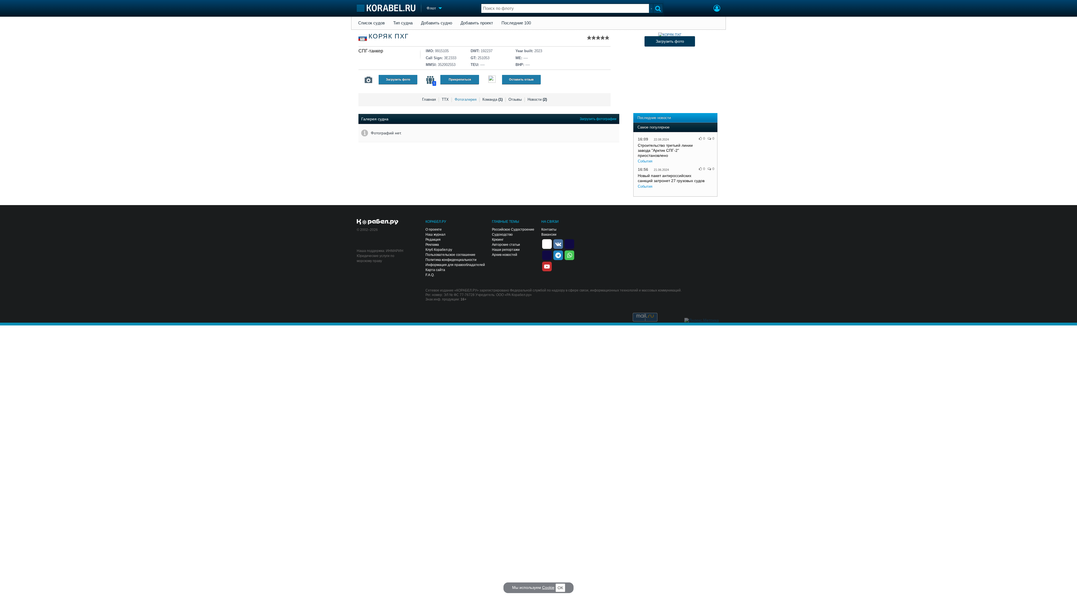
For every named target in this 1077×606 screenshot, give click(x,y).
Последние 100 (516, 23)
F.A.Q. (429, 275)
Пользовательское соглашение (450, 255)
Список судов (371, 23)
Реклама (432, 245)
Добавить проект (477, 23)
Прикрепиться (460, 79)
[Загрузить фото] (670, 35)
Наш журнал (435, 235)
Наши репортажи (506, 250)
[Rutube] (569, 243)
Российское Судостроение (513, 229)
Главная (429, 99)
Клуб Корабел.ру (438, 250)
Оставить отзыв (521, 79)
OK (560, 588)
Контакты (548, 229)
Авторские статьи (506, 245)
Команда (492, 99)
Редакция (433, 240)
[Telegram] (558, 255)
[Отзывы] (492, 80)
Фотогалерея (466, 99)
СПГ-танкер (370, 51)
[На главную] (386, 8)
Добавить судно (436, 23)
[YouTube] (547, 266)
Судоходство (502, 235)
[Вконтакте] (558, 243)
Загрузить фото (398, 79)
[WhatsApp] (569, 255)
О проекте (433, 229)
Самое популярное (653, 127)
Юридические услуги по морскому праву (375, 258)
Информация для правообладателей (455, 265)
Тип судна (403, 23)
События (645, 161)
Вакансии (548, 235)
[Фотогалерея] (368, 80)
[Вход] (717, 9)
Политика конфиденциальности (451, 260)
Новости (537, 99)
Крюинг (497, 240)
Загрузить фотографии (598, 119)
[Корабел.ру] (378, 222)
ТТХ (445, 99)
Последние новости (654, 118)
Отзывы (515, 99)
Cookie (548, 587)
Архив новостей (504, 255)
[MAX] (547, 255)
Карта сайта (435, 270)
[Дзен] (547, 243)
